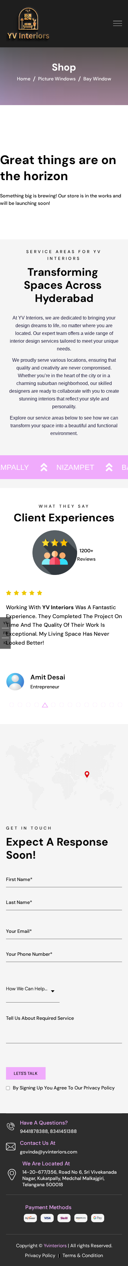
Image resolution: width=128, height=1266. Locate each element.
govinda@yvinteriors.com (48, 1152)
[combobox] (33, 988)
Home (23, 79)
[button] (12, 705)
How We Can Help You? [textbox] (31, 989)
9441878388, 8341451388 (48, 1131)
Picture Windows (57, 79)
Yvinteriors (55, 1245)
